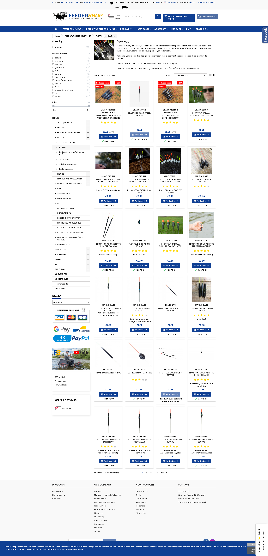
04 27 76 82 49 (67, 2)
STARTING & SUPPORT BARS (69, 227)
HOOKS (60, 174)
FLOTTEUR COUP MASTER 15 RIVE (170, 309)
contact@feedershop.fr (95, 2)
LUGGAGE (176, 29)
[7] (204, 120)
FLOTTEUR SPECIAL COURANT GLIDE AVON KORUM (201, 115)
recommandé (61, 284)
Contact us (99, 524)
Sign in (192, 2)
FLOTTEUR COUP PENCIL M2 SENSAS (139, 440)
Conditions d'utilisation (104, 502)
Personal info (142, 491)
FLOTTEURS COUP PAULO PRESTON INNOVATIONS (108, 116)
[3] (108, 122)
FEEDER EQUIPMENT (72, 29)
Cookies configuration (254, 550)
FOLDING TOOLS (64, 198)
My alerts (140, 509)
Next (164, 472)
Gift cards (117, 16)
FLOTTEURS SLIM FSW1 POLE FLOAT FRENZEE (139, 180)
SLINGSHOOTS (63, 193)
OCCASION (60, 288)
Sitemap (98, 527)
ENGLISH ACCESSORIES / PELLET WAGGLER (70, 238)
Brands (56, 296)
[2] (105, 122)
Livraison (98, 491)
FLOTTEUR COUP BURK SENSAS (139, 245)
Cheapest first (190, 75)
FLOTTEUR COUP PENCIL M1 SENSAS (108, 440)
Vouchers (140, 506)
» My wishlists (61, 385)
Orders (139, 495)
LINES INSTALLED (64, 213)
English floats (64, 159)
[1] (101, 122)
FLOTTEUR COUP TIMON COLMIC (201, 309)
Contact (183, 484)
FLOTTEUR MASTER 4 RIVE (108, 372)
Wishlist (60, 377)
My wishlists (141, 513)
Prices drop (57, 491)
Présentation (100, 506)
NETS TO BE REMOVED (66, 208)
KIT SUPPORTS (63, 244)
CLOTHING (201, 29)
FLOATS (60, 137)
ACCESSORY (160, 29)
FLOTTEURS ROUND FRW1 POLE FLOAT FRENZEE (108, 180)
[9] (207, 120)
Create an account (206, 2)
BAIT (188, 29)
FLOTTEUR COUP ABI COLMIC (201, 180)
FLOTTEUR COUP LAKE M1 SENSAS (170, 440)
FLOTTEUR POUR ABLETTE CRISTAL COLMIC (108, 245)
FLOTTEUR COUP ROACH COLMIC (139, 309)
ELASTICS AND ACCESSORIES (69, 179)
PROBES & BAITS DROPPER (68, 218)
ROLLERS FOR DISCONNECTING (70, 232)
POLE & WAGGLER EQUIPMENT (100, 29)
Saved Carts (206, 16)
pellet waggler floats (68, 164)
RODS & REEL (126, 29)
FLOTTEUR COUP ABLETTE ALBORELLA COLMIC (201, 245)
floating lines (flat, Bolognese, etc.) (72, 153)
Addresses (141, 502)
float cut (62, 147)
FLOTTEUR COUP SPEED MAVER (139, 114)
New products (58, 495)
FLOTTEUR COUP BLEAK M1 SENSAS (201, 440)
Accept (254, 545)
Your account (145, 484)
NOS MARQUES (61, 279)
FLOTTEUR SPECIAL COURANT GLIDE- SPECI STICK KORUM (170, 246)
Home (55, 118)
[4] (111, 122)
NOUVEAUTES (61, 274)
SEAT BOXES (143, 29)
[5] (115, 122)
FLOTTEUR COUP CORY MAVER (170, 373)
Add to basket (108, 136)
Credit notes (141, 498)
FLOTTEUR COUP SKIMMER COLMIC (108, 309)
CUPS (59, 203)
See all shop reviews (263, 540)
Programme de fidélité (104, 509)
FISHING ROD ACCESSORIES (69, 223)
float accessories (67, 169)
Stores (97, 531)
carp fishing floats (67, 142)
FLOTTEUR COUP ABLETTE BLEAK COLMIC (201, 373)
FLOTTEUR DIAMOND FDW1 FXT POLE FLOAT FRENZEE (170, 181)
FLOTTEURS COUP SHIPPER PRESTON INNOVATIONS (170, 118)
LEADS (60, 188)
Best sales (57, 498)
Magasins (98, 513)
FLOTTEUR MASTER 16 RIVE (139, 372)
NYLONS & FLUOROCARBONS (69, 183)
